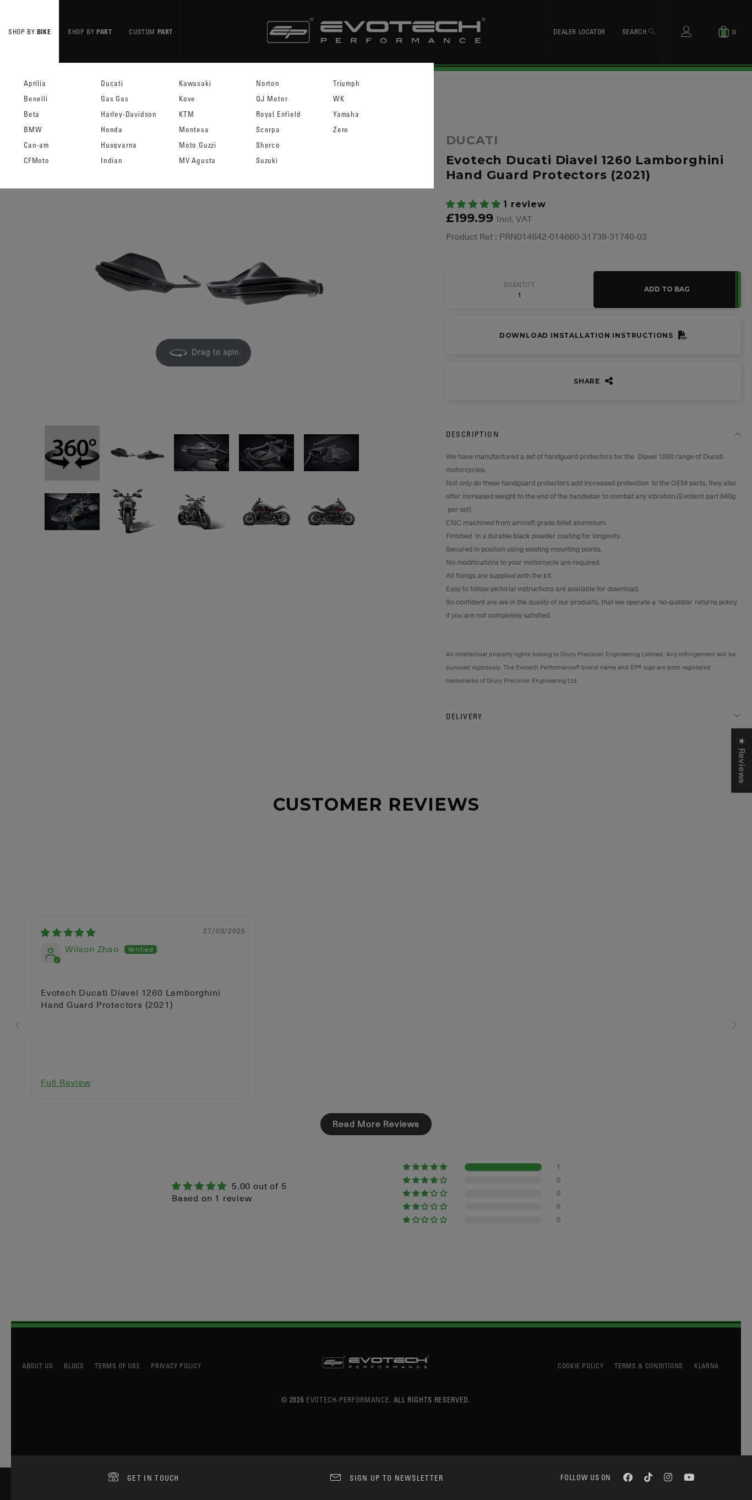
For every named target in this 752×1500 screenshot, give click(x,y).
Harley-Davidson (129, 114)
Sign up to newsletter (396, 1477)
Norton (268, 83)
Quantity (519, 285)
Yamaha (346, 114)
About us (37, 1365)
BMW (33, 130)
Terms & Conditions (648, 1365)
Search (635, 31)
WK (339, 99)
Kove (187, 99)
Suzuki (267, 161)
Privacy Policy (176, 1365)
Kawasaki (195, 83)
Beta (32, 114)
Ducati (112, 83)
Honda (112, 130)
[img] (68, 932)
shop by (29, 31)
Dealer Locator (579, 31)
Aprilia (35, 83)
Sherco (268, 145)
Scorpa (268, 130)
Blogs (74, 1365)
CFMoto (37, 161)
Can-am (36, 145)
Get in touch (153, 1477)
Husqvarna (119, 145)
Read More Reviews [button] (376, 1124)
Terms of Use (117, 1365)
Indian (112, 161)
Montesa (194, 130)
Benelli (36, 99)
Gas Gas (115, 99)
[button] (475, 204)
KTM (186, 114)
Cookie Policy (580, 1365)
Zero (340, 130)
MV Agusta (197, 161)
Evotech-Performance (347, 1399)
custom (151, 31)
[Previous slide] (17, 1024)
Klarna (706, 1365)
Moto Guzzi (197, 145)
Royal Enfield (278, 114)
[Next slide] (734, 1024)
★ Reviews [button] (741, 760)
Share (588, 381)
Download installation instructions (587, 335)
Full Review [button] (66, 1082)
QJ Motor (271, 99)
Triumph (346, 83)
